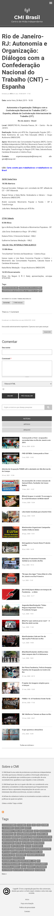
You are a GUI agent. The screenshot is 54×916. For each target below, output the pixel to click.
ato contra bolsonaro (11, 864)
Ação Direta (28, 831)
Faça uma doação (27, 903)
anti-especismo (8, 843)
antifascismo (27, 843)
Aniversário (46, 840)
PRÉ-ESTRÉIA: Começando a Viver (35, 453)
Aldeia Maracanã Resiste (26, 834)
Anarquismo (24, 840)
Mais (4, 874)
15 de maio (21, 825)
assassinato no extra (36, 855)
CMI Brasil (27, 17)
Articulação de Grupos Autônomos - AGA (26, 852)
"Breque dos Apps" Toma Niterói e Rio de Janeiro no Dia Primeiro (37, 575)
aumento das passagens (37, 867)
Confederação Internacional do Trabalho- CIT (20, 291)
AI (14, 834)
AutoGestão (39, 870)
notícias (31, 419)
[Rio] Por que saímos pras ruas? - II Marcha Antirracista (36, 622)
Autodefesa (29, 870)
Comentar (6, 302)
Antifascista (39, 843)
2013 (33, 825)
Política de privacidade (27, 907)
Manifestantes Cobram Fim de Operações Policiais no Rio (34, 637)
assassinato (21, 855)
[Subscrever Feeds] (27, 812)
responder (47, 332)
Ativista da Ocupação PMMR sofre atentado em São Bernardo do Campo (26, 470)
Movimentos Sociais (9, 299)
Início (27, 899)
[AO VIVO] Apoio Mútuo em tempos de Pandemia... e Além (36, 591)
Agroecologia (45, 831)
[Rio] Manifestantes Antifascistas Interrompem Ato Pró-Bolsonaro (35, 653)
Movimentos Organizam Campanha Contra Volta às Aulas (36, 528)
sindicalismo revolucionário (30, 288)
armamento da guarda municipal (37, 849)
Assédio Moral (18, 858)
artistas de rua (8, 855)
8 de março (19, 828)
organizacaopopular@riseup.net (29, 156)
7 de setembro (8, 828)
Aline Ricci (6, 837)
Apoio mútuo (37, 846)
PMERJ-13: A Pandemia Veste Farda (36, 699)
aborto (28, 828)
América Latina (26, 837)
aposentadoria (8, 849)
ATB (11, 94)
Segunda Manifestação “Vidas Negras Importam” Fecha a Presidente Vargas (34, 607)
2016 (38, 825)
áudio (23, 867)
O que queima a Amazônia (32, 730)
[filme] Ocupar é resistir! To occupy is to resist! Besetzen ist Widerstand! (37, 497)
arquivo (26, 430)
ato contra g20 (27, 864)
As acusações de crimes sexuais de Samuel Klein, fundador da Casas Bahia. (36, 483)
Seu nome (6, 348)
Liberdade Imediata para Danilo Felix (36, 512)
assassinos (7, 858)
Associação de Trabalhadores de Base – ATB (19, 861)
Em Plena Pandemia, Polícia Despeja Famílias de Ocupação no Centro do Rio (36, 670)
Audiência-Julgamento (11, 867)
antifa (18, 843)
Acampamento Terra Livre (12, 831)
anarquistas (35, 840)
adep (36, 831)
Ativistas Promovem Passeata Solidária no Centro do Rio (34, 560)
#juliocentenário (9, 825)
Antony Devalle (17, 846)
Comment (6, 359)
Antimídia (6, 846)
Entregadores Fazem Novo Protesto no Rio (36, 544)
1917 (28, 825)
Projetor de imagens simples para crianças (35, 684)
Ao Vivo (28, 846)
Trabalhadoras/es (24, 299)
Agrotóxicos (7, 834)
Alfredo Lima (42, 834)
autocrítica (18, 870)
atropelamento (41, 864)
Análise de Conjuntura (42, 837)
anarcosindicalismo (10, 288)
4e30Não (45, 825)
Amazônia (15, 837)
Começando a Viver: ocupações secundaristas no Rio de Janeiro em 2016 (36, 440)
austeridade (7, 870)
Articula (6, 852)
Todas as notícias (26, 745)
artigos (27, 424)
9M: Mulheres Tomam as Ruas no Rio (36, 714)
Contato (27, 911)
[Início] (27, 10)
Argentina (20, 849)
